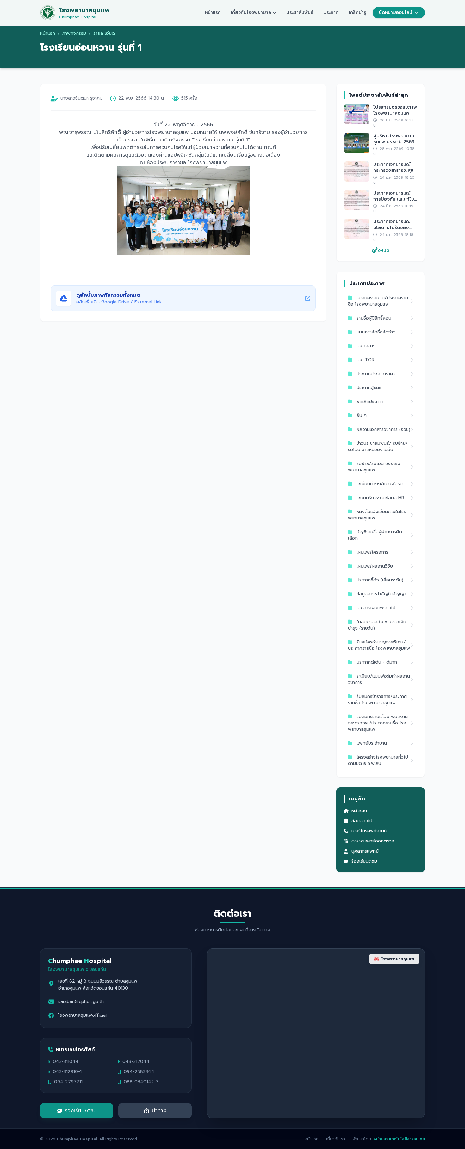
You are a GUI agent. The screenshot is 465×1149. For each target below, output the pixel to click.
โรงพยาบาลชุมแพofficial (82, 1015)
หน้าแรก (213, 12)
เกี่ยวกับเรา (335, 1138)
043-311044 (66, 1062)
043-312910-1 (67, 1072)
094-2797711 (68, 1082)
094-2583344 (139, 1072)
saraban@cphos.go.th (81, 1001)
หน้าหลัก (359, 811)
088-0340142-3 (141, 1082)
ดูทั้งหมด (380, 250)
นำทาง (159, 1111)
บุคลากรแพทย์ (365, 851)
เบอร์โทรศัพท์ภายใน (369, 831)
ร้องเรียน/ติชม (80, 1111)
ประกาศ (331, 12)
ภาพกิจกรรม (74, 33)
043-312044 (136, 1062)
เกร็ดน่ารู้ (357, 12)
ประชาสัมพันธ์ (299, 12)
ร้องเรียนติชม (364, 861)
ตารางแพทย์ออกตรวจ (372, 841)
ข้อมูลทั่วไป (361, 821)
